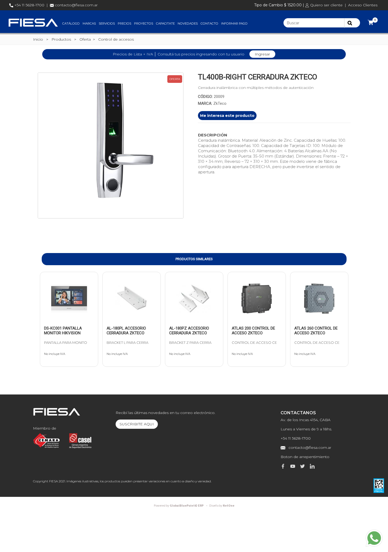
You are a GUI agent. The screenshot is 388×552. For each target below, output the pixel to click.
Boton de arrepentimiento (305, 456)
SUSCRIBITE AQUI (137, 424)
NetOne (221, 505)
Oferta (85, 39)
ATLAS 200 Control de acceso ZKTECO (253, 330)
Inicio (38, 39)
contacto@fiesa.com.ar (76, 5)
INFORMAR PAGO (234, 23)
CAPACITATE (165, 23)
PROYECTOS (143, 23)
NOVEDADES (188, 23)
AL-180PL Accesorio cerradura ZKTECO (126, 330)
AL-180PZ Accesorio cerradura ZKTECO (189, 330)
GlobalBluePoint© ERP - (181, 505)
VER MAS (58, 318)
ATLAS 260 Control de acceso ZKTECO (316, 330)
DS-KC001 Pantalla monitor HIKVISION (63, 330)
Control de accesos (116, 39)
